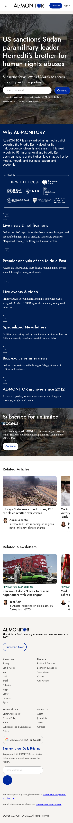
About (40, 713)
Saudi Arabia (9, 667)
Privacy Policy (9, 718)
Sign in (67, 5)
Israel (5, 680)
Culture (40, 676)
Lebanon (7, 698)
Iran (4, 672)
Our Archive (43, 680)
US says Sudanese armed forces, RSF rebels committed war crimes (28, 511)
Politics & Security (46, 663)
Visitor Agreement (11, 713)
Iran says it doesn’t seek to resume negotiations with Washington (26, 593)
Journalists (42, 718)
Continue (10, 446)
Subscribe (55, 5)
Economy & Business (47, 667)
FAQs (5, 722)
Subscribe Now (15, 647)
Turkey (6, 663)
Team (40, 722)
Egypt (5, 689)
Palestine (7, 685)
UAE (5, 676)
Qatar (5, 693)
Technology (43, 672)
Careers (41, 727)
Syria (5, 702)
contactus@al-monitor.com (48, 804)
